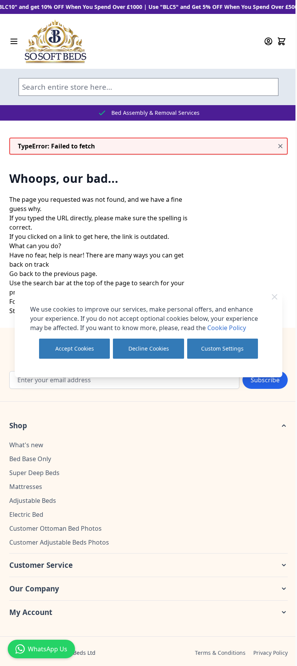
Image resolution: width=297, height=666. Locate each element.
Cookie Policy (226, 328)
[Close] (274, 296)
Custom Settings (222, 348)
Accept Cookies (74, 348)
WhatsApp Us (47, 649)
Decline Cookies (148, 348)
